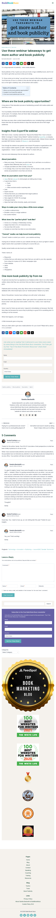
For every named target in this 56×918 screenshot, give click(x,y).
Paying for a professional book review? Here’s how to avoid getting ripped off (13, 426)
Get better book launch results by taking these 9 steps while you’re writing (42, 426)
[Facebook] (21, 915)
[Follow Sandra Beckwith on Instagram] (26, 415)
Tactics (14, 47)
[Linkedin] (35, 915)
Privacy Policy (28, 899)
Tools (28, 888)
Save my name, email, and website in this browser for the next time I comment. (25, 590)
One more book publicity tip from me (14, 94)
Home (28, 860)
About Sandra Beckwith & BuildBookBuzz (28, 901)
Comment (5, 565)
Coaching (28, 873)
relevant (15, 179)
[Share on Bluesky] (14, 63)
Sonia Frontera (12, 440)
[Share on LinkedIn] (6, 63)
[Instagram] (28, 915)
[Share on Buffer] (17, 63)
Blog (28, 862)
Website (41, 586)
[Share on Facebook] (3, 63)
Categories (5, 650)
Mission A (25, 141)
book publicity (16, 387)
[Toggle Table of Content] (27, 88)
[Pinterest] (31, 915)
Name (4, 586)
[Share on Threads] (28, 63)
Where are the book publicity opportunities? (16, 90)
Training (28, 875)
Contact (28, 867)
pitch (27, 164)
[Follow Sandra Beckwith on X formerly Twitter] (23, 415)
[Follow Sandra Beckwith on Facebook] (20, 415)
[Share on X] (32, 63)
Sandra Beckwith (7, 58)
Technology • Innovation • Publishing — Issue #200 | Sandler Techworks (31, 549)
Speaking (28, 870)
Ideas (6, 179)
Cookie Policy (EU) (28, 904)
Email (23, 586)
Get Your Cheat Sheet (11, 376)
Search (49, 603)
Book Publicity (6, 47)
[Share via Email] (21, 63)
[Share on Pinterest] (10, 63)
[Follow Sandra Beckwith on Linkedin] (29, 415)
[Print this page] (25, 63)
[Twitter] (24, 915)
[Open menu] (52, 3)
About (28, 865)
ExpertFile (42, 137)
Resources (28, 878)
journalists (25, 387)
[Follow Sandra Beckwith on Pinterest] (32, 415)
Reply (51, 440)
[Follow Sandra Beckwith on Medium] (35, 415)
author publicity (6, 387)
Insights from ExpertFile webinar (13, 92)
